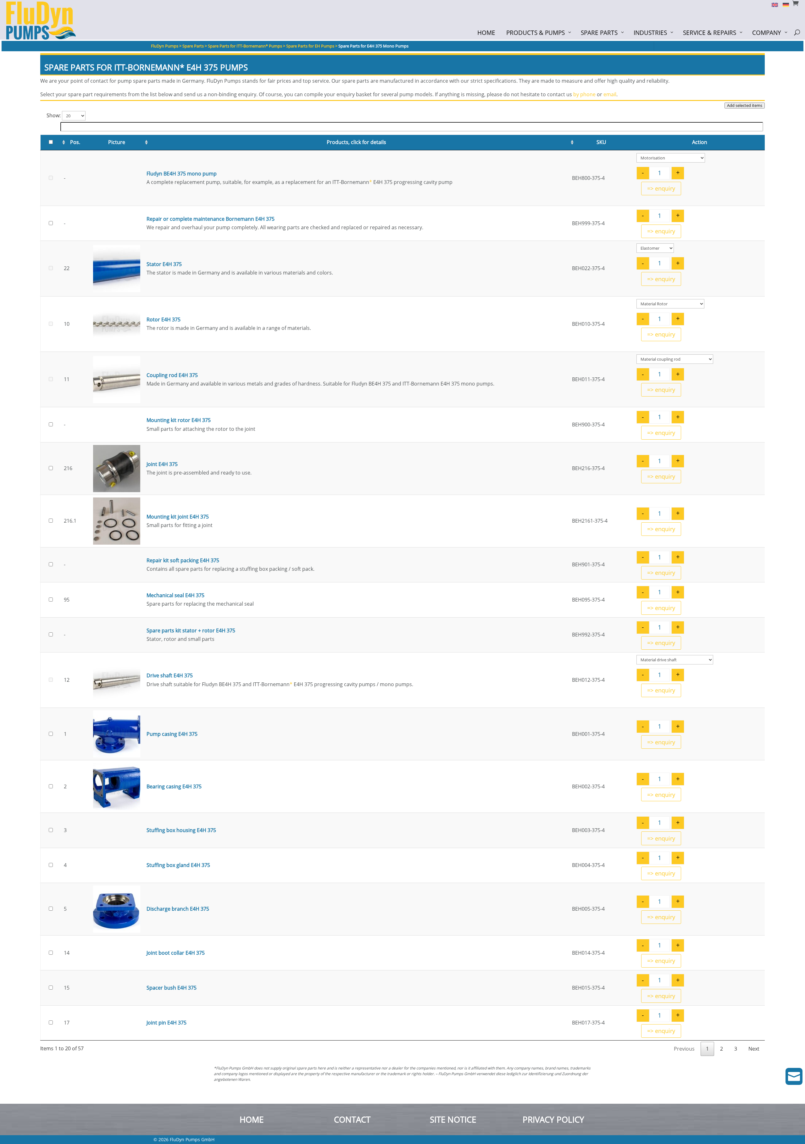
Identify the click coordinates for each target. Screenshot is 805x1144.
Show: (54, 115)
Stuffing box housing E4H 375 (181, 830)
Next (753, 1048)
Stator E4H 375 (164, 264)
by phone (584, 94)
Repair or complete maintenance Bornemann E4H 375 (211, 218)
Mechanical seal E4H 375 (175, 595)
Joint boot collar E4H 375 (176, 952)
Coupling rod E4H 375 (172, 375)
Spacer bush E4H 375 (172, 987)
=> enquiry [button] (661, 231)
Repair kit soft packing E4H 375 (183, 560)
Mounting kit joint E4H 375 (178, 516)
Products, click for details (356, 142)
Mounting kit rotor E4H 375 (179, 420)
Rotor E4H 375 (163, 319)
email (609, 94)
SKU (601, 142)
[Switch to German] (783, 4)
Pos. (75, 142)
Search (50, 126)
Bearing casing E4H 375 (174, 786)
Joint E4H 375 (162, 464)
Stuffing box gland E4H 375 (178, 865)
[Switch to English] (772, 4)
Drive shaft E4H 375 (170, 675)
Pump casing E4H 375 (172, 733)
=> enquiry (661, 188)
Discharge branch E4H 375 (178, 908)
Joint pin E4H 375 (166, 1022)
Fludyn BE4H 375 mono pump (182, 173)
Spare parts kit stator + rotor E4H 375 (191, 630)
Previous (684, 1048)
